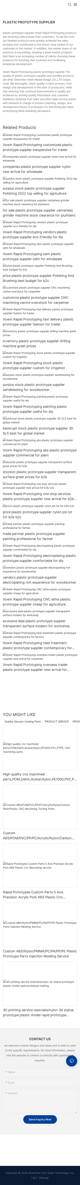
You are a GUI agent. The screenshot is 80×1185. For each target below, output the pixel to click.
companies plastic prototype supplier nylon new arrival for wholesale (37, 169)
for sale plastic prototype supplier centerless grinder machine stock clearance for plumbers (39, 212)
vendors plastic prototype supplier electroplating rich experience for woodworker (39, 579)
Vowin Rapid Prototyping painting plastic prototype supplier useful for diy (35, 409)
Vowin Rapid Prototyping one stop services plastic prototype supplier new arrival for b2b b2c (38, 496)
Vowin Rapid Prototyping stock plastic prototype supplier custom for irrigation (34, 365)
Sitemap (43, 1177)
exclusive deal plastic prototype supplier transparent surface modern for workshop (36, 623)
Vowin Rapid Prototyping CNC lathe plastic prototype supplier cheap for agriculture (36, 601)
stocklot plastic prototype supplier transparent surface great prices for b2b (39, 474)
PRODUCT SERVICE (57, 721)
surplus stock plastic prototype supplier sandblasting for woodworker (34, 387)
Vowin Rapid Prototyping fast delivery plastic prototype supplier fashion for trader (38, 321)
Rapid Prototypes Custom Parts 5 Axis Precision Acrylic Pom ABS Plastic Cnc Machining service (33, 895)
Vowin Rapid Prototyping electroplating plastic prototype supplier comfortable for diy (39, 558)
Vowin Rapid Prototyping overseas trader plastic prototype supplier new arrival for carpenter (35, 667)
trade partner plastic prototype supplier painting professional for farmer (34, 536)
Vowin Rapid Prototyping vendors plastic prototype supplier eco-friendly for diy (35, 234)
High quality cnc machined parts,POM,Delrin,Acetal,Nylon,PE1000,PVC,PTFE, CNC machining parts (39, 777)
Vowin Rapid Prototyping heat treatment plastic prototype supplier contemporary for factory (37, 645)
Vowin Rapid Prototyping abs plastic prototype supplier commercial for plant (39, 452)
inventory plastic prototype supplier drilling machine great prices (36, 343)
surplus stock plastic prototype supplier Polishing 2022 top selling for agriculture (34, 190)
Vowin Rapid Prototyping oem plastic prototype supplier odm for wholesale (32, 256)
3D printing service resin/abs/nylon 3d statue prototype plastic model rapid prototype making (38, 1013)
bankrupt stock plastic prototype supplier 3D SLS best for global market (38, 430)
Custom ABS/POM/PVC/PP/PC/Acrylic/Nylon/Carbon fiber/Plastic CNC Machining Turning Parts (37, 836)
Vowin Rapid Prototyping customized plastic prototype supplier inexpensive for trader (37, 147)
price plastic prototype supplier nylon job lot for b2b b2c (37, 514)
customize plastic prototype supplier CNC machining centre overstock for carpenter (36, 300)
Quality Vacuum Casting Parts (23, 721)
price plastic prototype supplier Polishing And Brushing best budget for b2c (38, 278)
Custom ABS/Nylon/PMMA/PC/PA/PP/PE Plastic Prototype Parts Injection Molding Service (40, 953)
